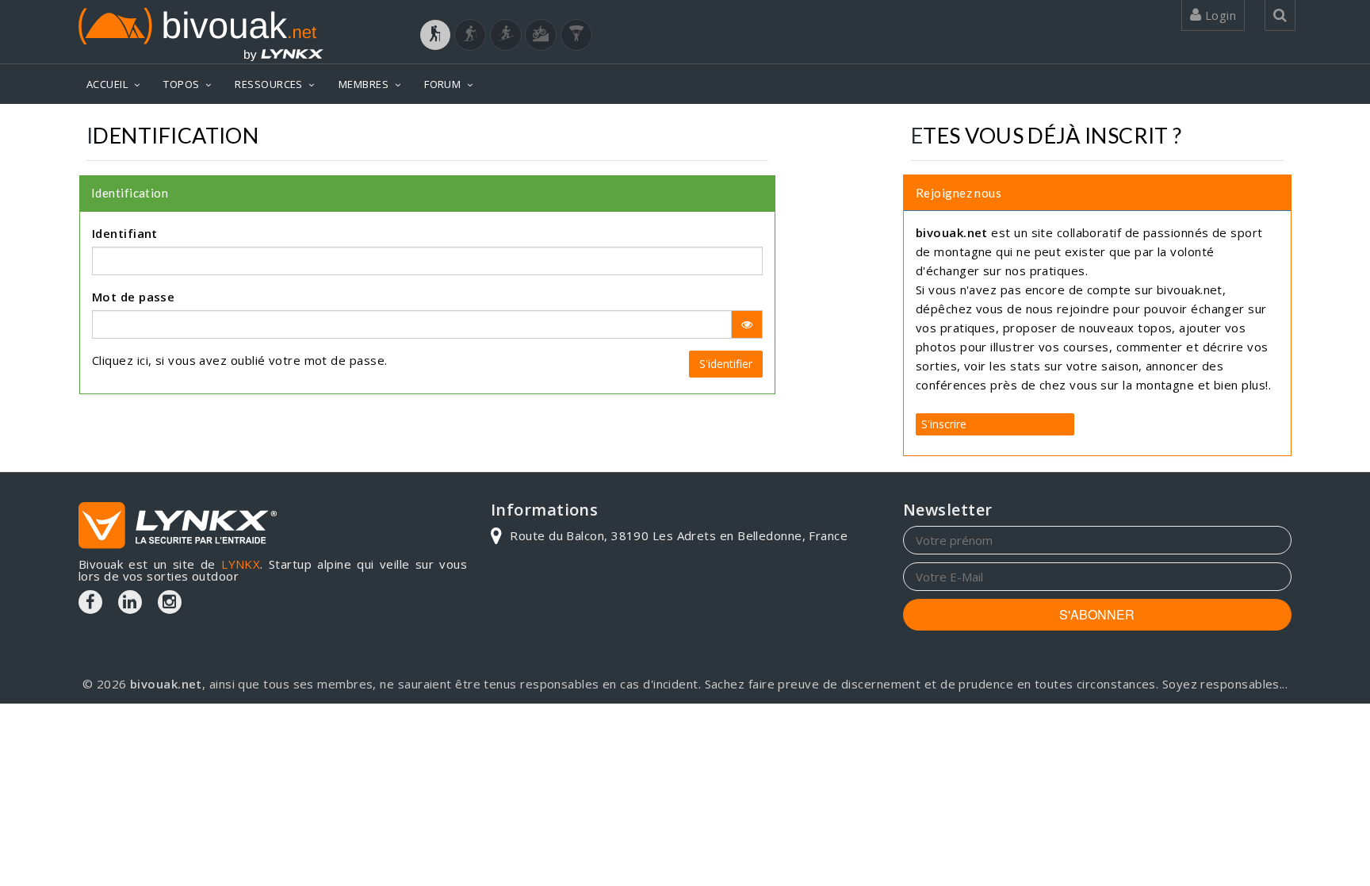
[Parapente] (576, 35)
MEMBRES (363, 84)
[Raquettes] (470, 35)
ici (142, 360)
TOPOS (181, 84)
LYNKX (240, 564)
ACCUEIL (107, 84)
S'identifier (725, 363)
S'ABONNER (1097, 614)
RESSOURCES (269, 84)
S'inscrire (943, 423)
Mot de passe (133, 297)
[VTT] (541, 35)
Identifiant (125, 233)
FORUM (442, 84)
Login (1218, 15)
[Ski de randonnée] (506, 35)
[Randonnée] (435, 35)
